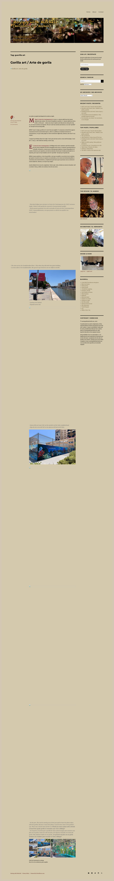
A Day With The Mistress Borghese (90, 282)
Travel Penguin (85, 307)
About (94, 12)
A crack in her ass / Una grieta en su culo (91, 145)
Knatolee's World (86, 290)
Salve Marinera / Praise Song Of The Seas (92, 137)
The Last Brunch (86, 135)
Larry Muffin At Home (87, 292)
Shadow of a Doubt (86, 298)
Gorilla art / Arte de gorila (30, 62)
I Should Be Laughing (87, 289)
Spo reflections (85, 305)
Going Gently (85, 287)
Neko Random (85, 294)
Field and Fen (85, 285)
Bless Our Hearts (86, 284)
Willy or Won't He (86, 310)
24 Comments (14, 124)
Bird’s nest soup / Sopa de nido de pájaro (92, 106)
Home (88, 12)
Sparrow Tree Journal (87, 303)
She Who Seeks (85, 302)
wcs (82, 308)
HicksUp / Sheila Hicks (87, 148)
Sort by (82, 84)
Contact (101, 12)
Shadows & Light (86, 300)
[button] (33, 853)
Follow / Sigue (84, 69)
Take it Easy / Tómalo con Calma (89, 147)
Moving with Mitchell (15, 120)
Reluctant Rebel (85, 297)
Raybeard (84, 295)
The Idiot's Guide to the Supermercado (91, 150)
